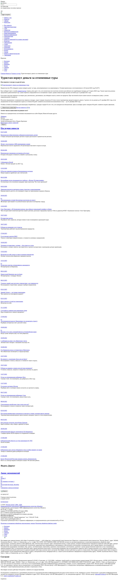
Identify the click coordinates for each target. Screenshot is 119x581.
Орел (5, 69)
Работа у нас (8, 17)
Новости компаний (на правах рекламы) (16, 39)
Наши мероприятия (10, 33)
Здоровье (7, 38)
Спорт (6, 44)
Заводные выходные (10, 27)
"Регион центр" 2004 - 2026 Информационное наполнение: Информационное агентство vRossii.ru (21, 505)
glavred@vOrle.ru (100, 574)
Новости (6, 19)
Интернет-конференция (11, 31)
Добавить (3, 116)
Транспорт (7, 46)
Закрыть (3, 124)
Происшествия (8, 36)
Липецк (6, 67)
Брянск (6, 62)
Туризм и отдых (16, 73)
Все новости (8, 25)
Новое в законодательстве (12, 53)
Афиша (6, 21)
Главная (3, 73)
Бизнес (6, 50)
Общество (7, 30)
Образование (8, 42)
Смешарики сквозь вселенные (10, 487)
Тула (5, 70)
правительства (22, 91)
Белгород (7, 61)
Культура (6, 41)
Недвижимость (8, 49)
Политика (7, 47)
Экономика (7, 55)
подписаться (4, 501)
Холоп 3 (3, 477)
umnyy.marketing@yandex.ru (12, 576)
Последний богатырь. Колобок (10, 483)
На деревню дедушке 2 (7, 480)
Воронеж (7, 64)
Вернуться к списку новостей (9, 122)
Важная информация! (10, 35)
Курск (6, 66)
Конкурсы (7, 22)
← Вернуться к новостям (8, 107)
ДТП (5, 28)
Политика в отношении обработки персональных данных (18, 523)
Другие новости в (21, 107)
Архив (6, 52)
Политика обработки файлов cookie (46, 523)
